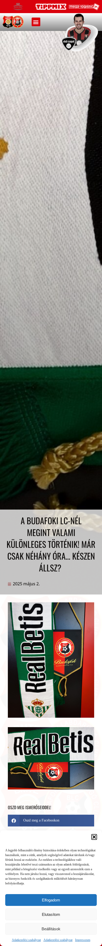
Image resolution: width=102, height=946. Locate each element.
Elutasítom (51, 914)
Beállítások (51, 929)
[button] (94, 837)
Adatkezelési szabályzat (26, 940)
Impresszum (82, 940)
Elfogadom (51, 900)
